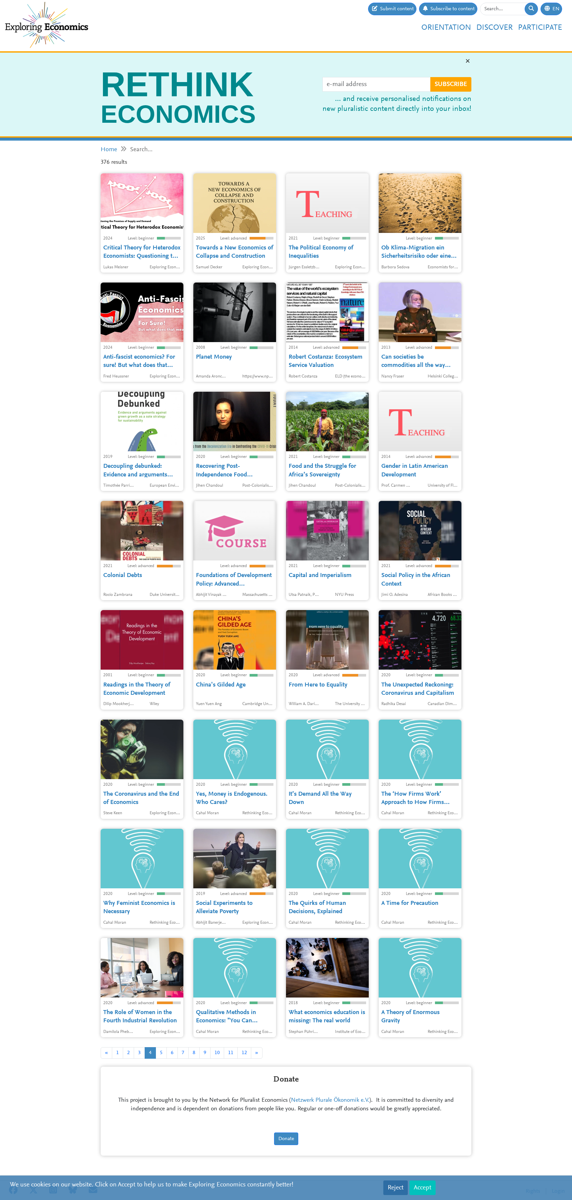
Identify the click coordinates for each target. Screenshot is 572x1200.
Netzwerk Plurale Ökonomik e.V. (330, 1100)
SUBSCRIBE (451, 84)
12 (244, 1052)
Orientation (446, 28)
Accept (422, 1187)
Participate (540, 28)
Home (109, 150)
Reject (396, 1187)
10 (217, 1052)
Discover (494, 28)
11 (230, 1052)
